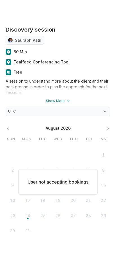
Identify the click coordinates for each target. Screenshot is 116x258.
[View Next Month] (108, 128)
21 (88, 200)
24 (27, 215)
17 (27, 200)
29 (103, 215)
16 (12, 200)
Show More (55, 101)
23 (12, 215)
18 (42, 200)
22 (103, 200)
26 (58, 215)
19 (58, 200)
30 (12, 230)
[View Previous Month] (8, 128)
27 (73, 215)
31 (27, 230)
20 (73, 200)
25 (43, 215)
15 (103, 185)
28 (88, 215)
